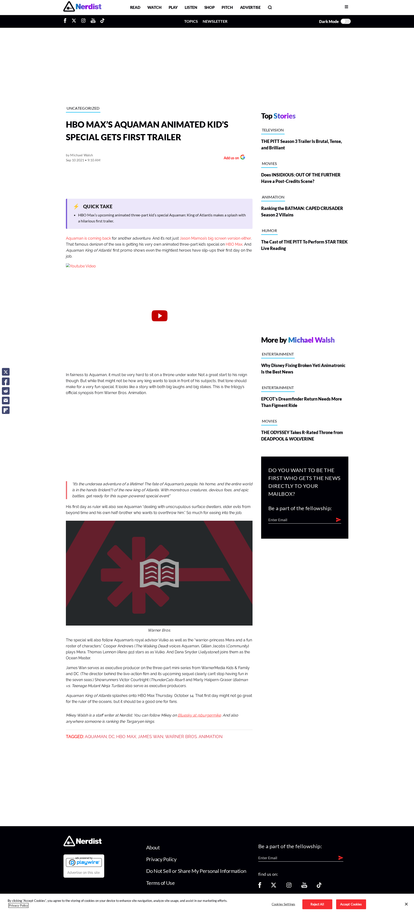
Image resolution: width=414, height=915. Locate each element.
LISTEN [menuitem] (191, 7)
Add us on (230, 158)
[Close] (406, 904)
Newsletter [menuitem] (215, 21)
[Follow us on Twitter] (273, 887)
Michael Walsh (81, 155)
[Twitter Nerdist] (74, 21)
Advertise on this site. (83, 873)
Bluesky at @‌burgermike (199, 715)
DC (112, 736)
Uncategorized (83, 108)
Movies (269, 163)
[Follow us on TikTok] (319, 887)
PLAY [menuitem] (173, 7)
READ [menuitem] (135, 7)
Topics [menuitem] (191, 21)
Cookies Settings (283, 904)
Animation (273, 197)
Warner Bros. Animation (194, 736)
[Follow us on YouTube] (304, 887)
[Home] (82, 845)
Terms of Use (160, 883)
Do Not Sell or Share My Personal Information (196, 871)
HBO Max (234, 244)
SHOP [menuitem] (209, 7)
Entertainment (278, 354)
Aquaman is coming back (88, 238)
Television (273, 130)
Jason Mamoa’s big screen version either (215, 238)
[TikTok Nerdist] (102, 21)
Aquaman (96, 736)
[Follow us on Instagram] (289, 887)
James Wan (150, 736)
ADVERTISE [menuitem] (250, 7)
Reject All (317, 904)
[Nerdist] (82, 7)
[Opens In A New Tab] (84, 862)
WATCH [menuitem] (154, 7)
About (153, 847)
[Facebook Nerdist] (66, 21)
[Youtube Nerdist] (93, 21)
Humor (269, 230)
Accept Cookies (351, 904)
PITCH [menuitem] (227, 7)
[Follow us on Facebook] (259, 887)
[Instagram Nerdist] (83, 21)
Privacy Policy (161, 859)
